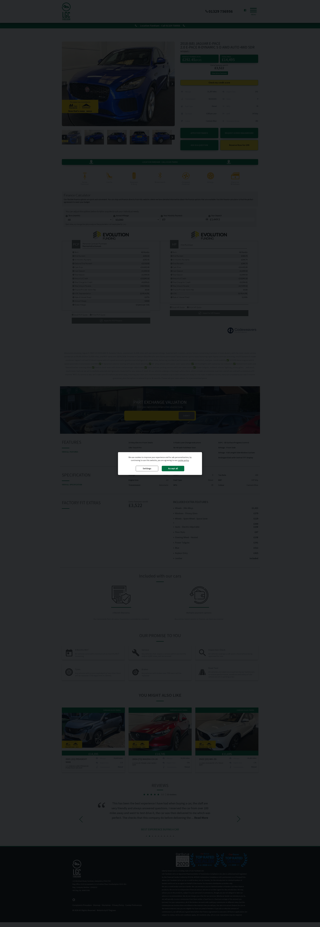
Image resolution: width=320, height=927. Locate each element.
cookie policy (183, 460)
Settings (147, 468)
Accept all (173, 468)
